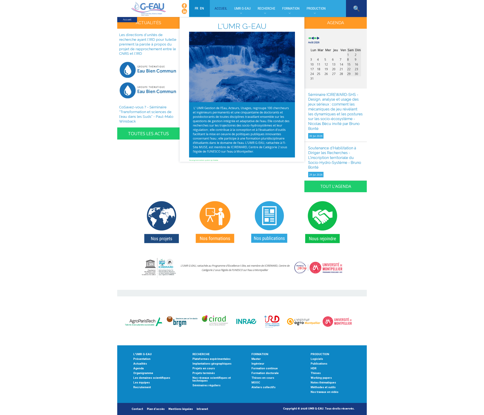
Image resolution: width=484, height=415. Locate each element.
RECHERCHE (201, 354)
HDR (313, 368)
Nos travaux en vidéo (324, 392)
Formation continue (264, 368)
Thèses (316, 373)
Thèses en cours (262, 377)
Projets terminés (203, 373)
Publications (319, 363)
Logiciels (317, 359)
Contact (137, 408)
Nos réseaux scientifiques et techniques (211, 379)
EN (202, 8)
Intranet (202, 408)
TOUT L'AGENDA (335, 186)
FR (197, 8)
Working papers (321, 377)
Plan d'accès (156, 408)
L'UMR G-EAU (142, 354)
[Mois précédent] (312, 38)
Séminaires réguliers (206, 385)
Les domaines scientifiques (151, 377)
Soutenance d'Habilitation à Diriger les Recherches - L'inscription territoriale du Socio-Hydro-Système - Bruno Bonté (334, 158)
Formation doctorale (265, 373)
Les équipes (141, 382)
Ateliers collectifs (263, 387)
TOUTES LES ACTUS (148, 133)
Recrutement (142, 387)
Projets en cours (203, 368)
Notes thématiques (323, 382)
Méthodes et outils (323, 387)
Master (256, 359)
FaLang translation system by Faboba (203, 160)
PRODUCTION (320, 354)
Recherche (266, 8)
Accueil (221, 8)
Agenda (138, 368)
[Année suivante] (315, 38)
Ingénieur (257, 363)
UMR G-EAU (242, 8)
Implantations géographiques (211, 363)
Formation (291, 8)
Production (316, 8)
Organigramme (143, 373)
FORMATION (259, 354)
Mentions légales (180, 408)
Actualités (140, 363)
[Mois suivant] (318, 38)
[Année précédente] (309, 38)
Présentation (141, 359)
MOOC (255, 382)
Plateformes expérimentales (211, 359)
